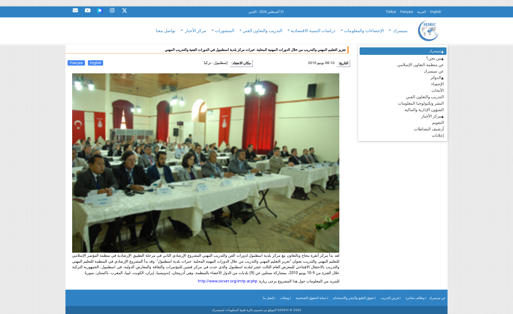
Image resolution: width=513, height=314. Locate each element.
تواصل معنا (165, 30)
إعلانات (438, 135)
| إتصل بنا (269, 298)
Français (76, 62)
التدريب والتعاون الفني (425, 96)
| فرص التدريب (390, 298)
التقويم (438, 122)
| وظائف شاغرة (416, 298)
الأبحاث (438, 90)
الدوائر (435, 77)
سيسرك (435, 51)
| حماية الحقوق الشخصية (312, 298)
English (95, 62)
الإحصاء (437, 83)
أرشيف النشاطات (429, 128)
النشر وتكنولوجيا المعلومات (421, 103)
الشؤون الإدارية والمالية (424, 109)
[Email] (75, 12)
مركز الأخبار (431, 116)
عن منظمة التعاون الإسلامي (420, 64)
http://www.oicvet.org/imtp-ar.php (227, 281)
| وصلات (285, 298)
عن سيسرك (434, 71)
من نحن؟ (433, 58)
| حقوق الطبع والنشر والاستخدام (354, 298)
